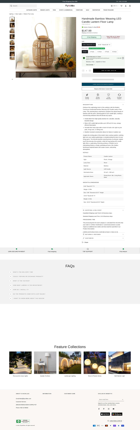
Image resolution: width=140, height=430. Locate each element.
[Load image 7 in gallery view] (12, 54)
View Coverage (89, 64)
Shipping (84, 32)
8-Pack (114, 51)
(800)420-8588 (20, 404)
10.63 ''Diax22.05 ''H (104, 44)
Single (85, 51)
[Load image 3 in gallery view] (12, 30)
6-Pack (107, 51)
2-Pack (92, 51)
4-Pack (100, 51)
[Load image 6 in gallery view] (12, 48)
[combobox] (22, 5)
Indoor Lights (18, 14)
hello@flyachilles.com (25, 398)
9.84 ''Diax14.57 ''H (89, 44)
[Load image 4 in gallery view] (12, 36)
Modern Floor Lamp (29, 14)
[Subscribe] (123, 399)
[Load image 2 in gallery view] (12, 25)
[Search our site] (11, 6)
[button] (103, 75)
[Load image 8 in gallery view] (12, 59)
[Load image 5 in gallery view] (12, 42)
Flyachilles (22, 425)
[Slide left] (12, 16)
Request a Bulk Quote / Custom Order (103, 88)
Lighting (11, 14)
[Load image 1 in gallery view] (12, 19)
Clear (34, 6)
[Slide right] (12, 79)
